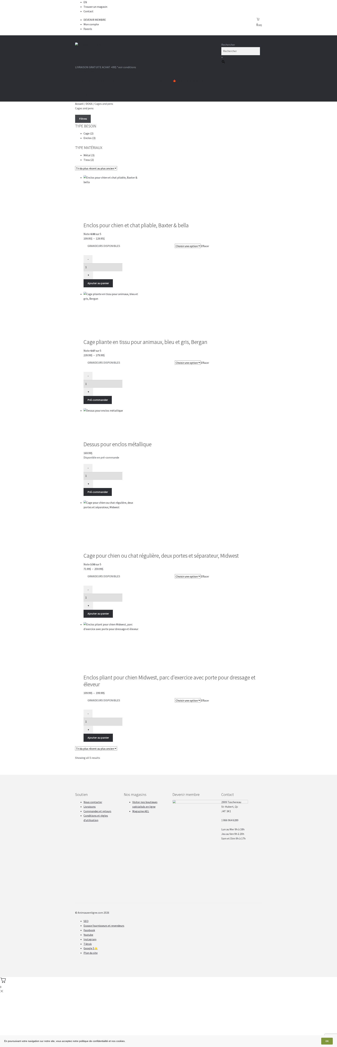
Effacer (205, 246)
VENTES (87, 94)
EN (85, 2)
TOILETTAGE (119, 81)
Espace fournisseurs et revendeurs (104, 925)
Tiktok (88, 944)
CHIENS (87, 81)
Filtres (83, 118)
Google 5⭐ (91, 948)
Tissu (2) (89, 159)
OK (327, 1041)
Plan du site (91, 953)
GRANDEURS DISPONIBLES (104, 246)
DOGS (89, 103)
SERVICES (138, 81)
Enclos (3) (89, 138)
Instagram (90, 939)
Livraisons (90, 806)
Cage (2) (88, 133)
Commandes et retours (97, 811)
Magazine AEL (140, 811)
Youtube (88, 934)
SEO (86, 921)
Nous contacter (93, 802)
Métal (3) (89, 155)
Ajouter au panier (98, 283)
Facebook (89, 930)
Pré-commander (98, 400)
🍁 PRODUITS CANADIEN (188, 81)
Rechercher (228, 44)
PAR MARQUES (158, 81)
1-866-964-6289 (85, 71)
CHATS (101, 81)
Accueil (79, 103)
